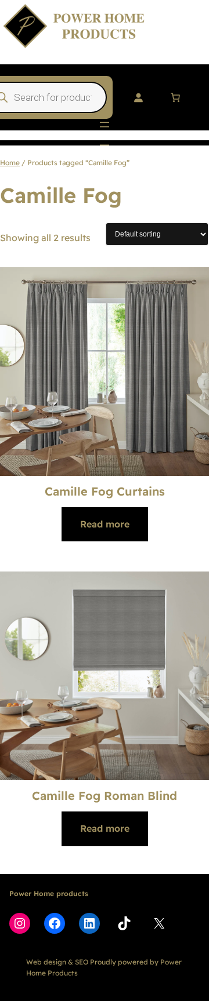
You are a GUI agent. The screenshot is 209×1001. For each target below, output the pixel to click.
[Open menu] (104, 125)
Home (10, 162)
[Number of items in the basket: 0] (175, 97)
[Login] (138, 97)
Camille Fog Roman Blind (104, 795)
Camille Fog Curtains (105, 491)
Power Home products (48, 893)
